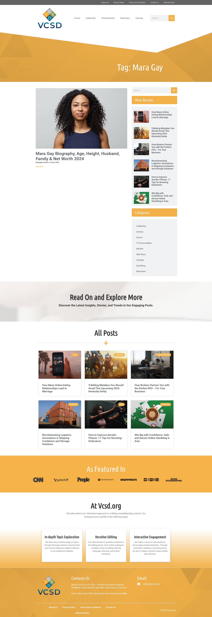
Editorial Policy (169, 2)
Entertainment (108, 18)
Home (77, 18)
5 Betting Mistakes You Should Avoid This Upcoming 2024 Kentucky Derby (163, 132)
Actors (139, 237)
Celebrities (91, 18)
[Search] (172, 18)
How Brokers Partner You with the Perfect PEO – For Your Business (162, 148)
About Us (105, 2)
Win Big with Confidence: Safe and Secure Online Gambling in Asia (162, 197)
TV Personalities (144, 243)
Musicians (125, 18)
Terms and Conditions (137, 2)
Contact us (154, 2)
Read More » (40, 167)
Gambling (140, 265)
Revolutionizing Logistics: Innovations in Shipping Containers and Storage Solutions (163, 164)
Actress (140, 231)
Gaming (139, 18)
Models (139, 248)
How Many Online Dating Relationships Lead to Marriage (162, 115)
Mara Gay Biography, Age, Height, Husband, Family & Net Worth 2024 (78, 156)
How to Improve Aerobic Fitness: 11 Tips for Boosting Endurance (161, 181)
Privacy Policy (119, 2)
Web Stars (141, 254)
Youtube (140, 260)
